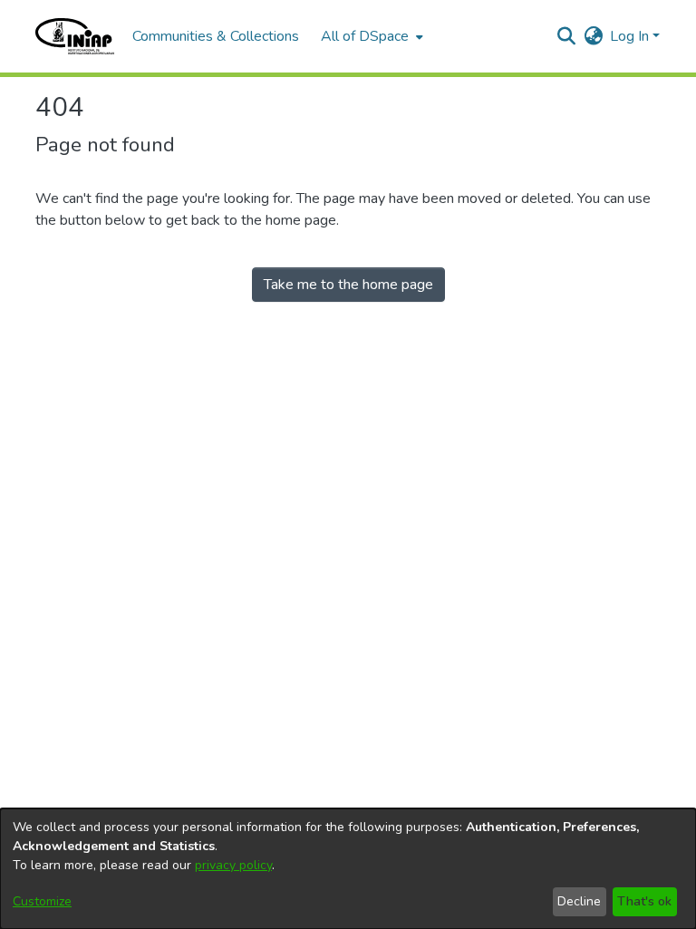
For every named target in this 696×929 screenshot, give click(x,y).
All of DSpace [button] (365, 36)
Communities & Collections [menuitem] (215, 36)
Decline (579, 901)
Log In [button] (631, 36)
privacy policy (233, 865)
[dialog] (348, 868)
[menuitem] (370, 36)
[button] (74, 36)
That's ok (644, 901)
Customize (42, 901)
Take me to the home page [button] (348, 285)
